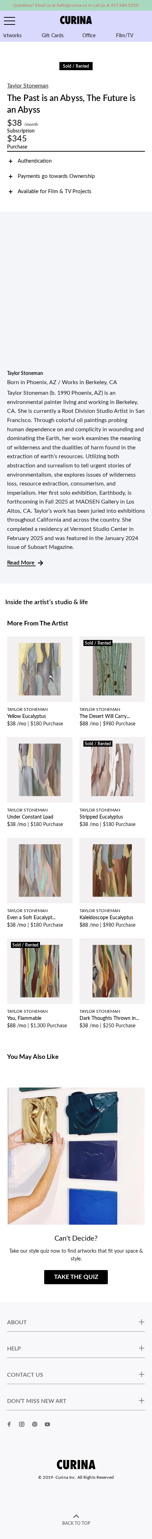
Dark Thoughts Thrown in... (109, 1018)
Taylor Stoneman (27, 86)
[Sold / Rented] (112, 669)
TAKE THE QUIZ (76, 1277)
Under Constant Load (30, 817)
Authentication (35, 161)
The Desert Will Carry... (105, 716)
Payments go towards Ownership (56, 176)
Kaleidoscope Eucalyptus (106, 917)
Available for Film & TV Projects (55, 191)
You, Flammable (24, 1018)
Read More (21, 563)
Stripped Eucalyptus (101, 817)
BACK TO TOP (76, 1523)
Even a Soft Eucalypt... (31, 917)
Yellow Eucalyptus (26, 716)
